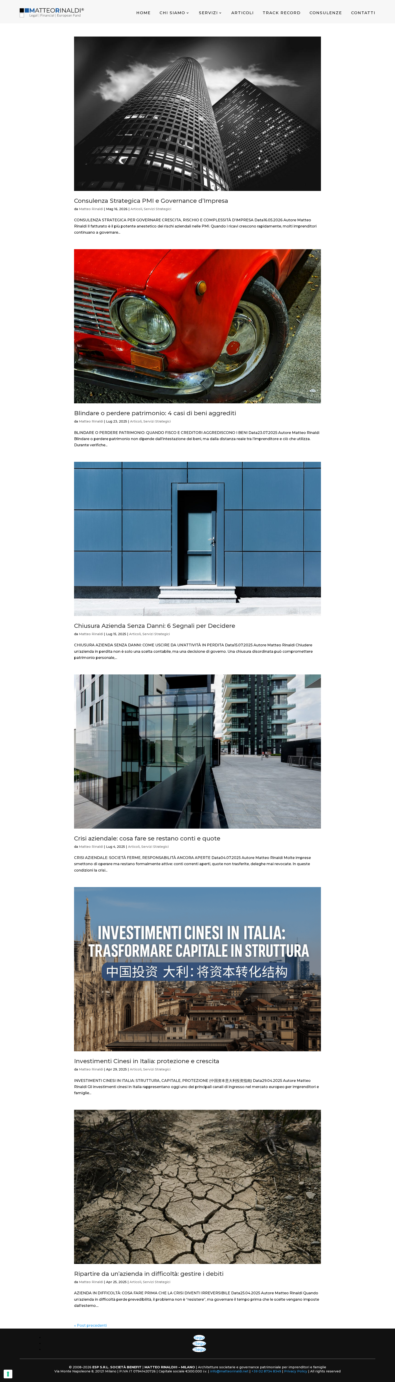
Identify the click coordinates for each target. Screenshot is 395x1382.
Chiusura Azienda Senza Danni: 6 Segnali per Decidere (154, 625)
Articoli (242, 13)
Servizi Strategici (157, 209)
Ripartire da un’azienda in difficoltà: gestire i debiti (149, 1273)
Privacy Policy (295, 1371)
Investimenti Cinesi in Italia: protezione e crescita (146, 1061)
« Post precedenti (90, 1325)
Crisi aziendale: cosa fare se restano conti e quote (147, 838)
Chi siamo (172, 13)
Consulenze (326, 13)
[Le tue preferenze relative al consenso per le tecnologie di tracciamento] (8, 1374)
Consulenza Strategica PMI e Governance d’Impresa (151, 200)
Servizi (208, 13)
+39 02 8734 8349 (266, 1371)
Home (143, 13)
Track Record (282, 13)
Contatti (363, 13)
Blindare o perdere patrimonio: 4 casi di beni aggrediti (155, 413)
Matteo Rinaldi (91, 209)
